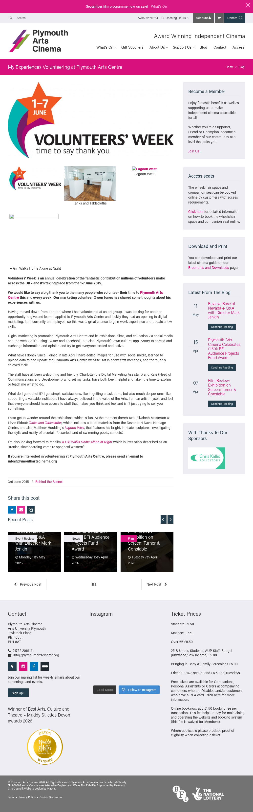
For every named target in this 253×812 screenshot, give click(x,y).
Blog (203, 47)
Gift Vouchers (132, 47)
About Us (157, 47)
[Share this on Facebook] (12, 510)
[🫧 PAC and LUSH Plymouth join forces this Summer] (117, 665)
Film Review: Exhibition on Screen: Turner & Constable (222, 387)
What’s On (104, 47)
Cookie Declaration (51, 797)
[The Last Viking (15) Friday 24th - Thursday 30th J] (136, 653)
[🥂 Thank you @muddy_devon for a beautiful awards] (136, 665)
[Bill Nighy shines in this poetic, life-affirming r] (97, 676)
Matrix (51, 788)
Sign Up (17, 693)
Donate (232, 18)
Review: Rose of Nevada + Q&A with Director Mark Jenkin (224, 310)
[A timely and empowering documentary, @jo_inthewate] (155, 676)
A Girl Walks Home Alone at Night (87, 442)
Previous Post (30, 584)
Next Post (154, 584)
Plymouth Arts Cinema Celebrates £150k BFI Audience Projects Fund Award (224, 348)
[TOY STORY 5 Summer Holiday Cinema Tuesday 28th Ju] (117, 653)
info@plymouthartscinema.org (36, 655)
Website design (33, 788)
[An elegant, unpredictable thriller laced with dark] (117, 676)
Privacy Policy (27, 797)
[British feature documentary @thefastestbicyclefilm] (97, 641)
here (217, 695)
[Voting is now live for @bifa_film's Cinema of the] (136, 629)
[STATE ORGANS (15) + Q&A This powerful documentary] (136, 641)
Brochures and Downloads (208, 267)
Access (238, 47)
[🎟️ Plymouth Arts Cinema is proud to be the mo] (136, 676)
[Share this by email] (21, 510)
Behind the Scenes (49, 481)
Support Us (182, 47)
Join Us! (194, 151)
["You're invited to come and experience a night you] (155, 629)
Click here (195, 211)
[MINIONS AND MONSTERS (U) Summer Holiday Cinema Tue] (97, 653)
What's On (159, 6)
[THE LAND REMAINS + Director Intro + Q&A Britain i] (117, 629)
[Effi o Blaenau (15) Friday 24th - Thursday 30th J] (155, 653)
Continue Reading (222, 327)
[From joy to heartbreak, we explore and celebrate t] (97, 629)
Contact (219, 47)
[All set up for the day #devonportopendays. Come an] (97, 665)
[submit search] (11, 18)
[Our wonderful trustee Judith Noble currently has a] (155, 665)
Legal (11, 797)
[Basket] (219, 18)
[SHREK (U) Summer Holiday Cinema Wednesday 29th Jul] (155, 641)
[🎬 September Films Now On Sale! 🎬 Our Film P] (117, 641)
